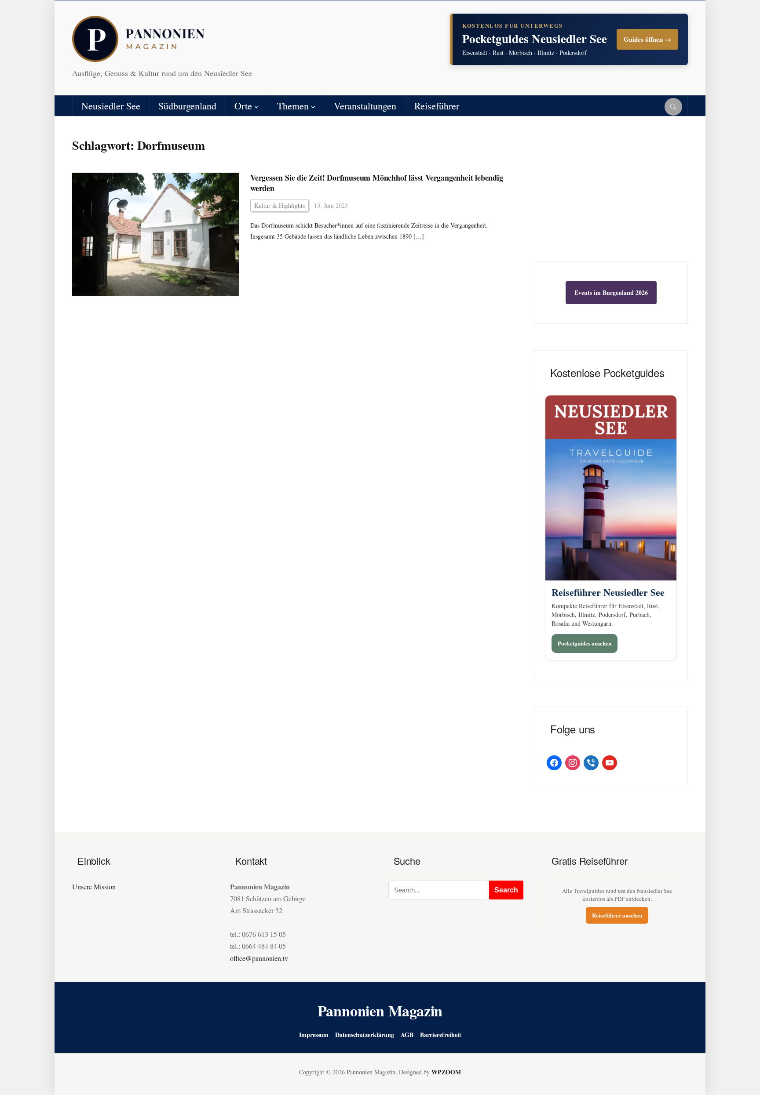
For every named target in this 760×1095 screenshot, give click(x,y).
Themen (293, 105)
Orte (243, 105)
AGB (407, 1034)
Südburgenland (187, 105)
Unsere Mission (94, 886)
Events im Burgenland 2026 (611, 292)
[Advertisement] (611, 195)
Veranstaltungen (365, 105)
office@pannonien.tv (259, 958)
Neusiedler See (110, 105)
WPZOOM (446, 1072)
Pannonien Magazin (380, 1011)
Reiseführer (436, 105)
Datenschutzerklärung (364, 1034)
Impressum (314, 1034)
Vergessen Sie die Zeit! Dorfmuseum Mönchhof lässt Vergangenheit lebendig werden (376, 183)
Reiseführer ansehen (617, 915)
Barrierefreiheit (440, 1034)
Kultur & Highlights (279, 205)
